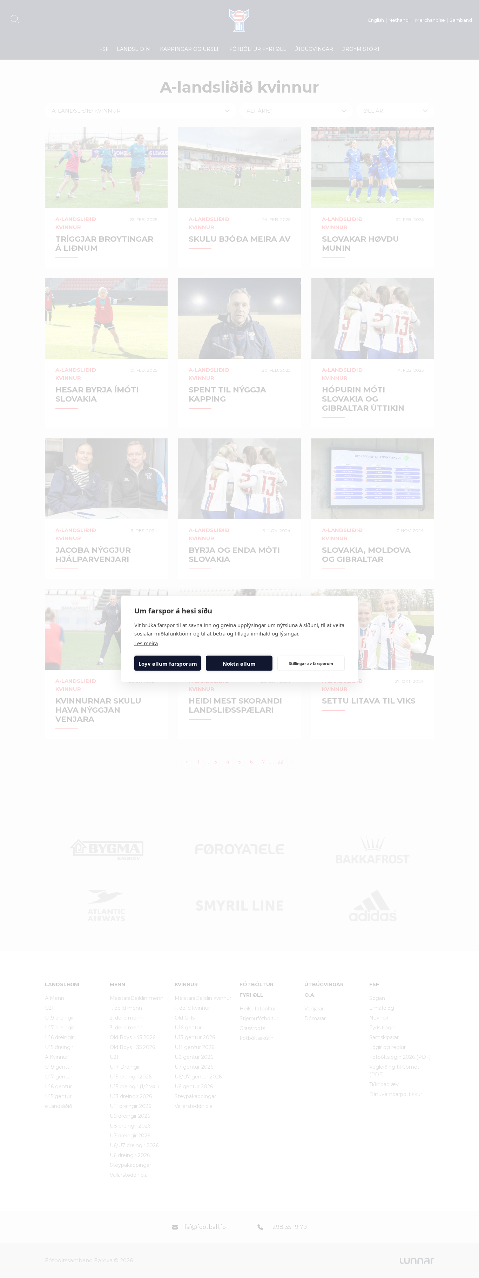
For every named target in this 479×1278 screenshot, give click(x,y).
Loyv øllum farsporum (168, 663)
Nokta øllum (239, 663)
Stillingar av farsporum (311, 663)
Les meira (146, 643)
